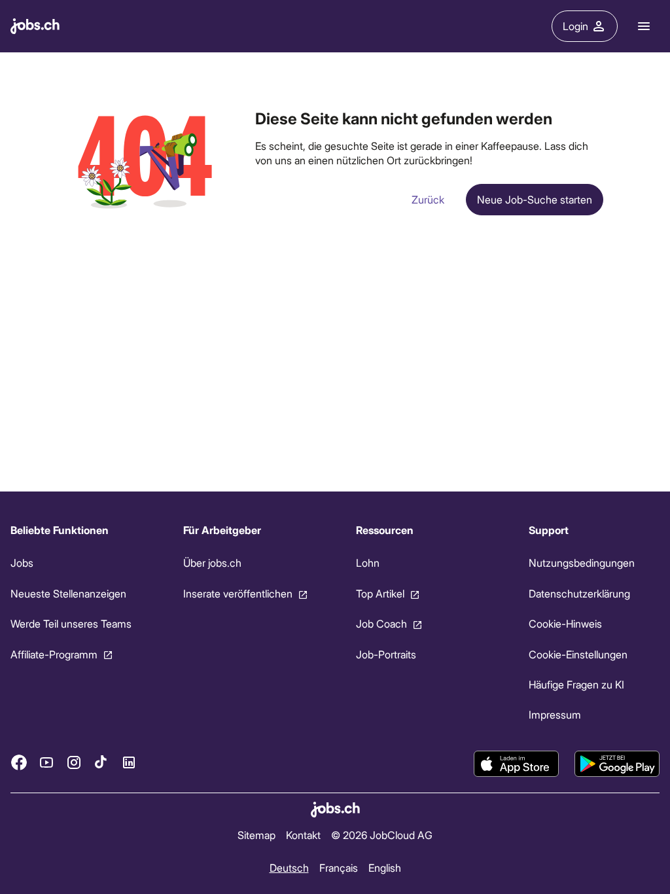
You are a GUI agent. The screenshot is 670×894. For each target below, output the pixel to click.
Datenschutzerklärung (579, 592)
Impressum (555, 714)
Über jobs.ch (212, 562)
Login (575, 26)
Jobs (21, 562)
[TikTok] (101, 762)
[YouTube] (46, 762)
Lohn (367, 562)
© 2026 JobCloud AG (381, 835)
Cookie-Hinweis (565, 623)
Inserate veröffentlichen (237, 592)
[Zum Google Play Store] (617, 764)
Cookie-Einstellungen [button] (578, 653)
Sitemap (256, 835)
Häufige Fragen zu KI (576, 684)
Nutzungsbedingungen (582, 562)
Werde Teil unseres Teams (71, 623)
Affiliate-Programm (53, 653)
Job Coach (381, 623)
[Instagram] (73, 762)
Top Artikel (380, 592)
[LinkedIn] (128, 762)
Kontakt (303, 835)
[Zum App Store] (516, 764)
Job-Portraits (386, 653)
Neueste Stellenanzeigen (68, 592)
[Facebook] (18, 762)
